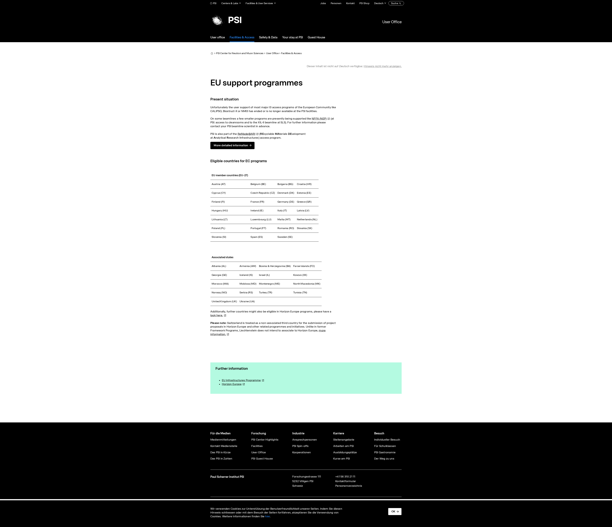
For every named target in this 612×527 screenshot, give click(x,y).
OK (393, 511)
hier (267, 516)
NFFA (319, 118)
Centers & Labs (229, 3)
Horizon (232, 384)
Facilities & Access (291, 53)
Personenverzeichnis (348, 485)
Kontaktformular (345, 481)
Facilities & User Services (259, 3)
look (216, 315)
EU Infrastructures (241, 380)
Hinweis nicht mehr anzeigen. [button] (383, 66)
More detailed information (231, 145)
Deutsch (378, 3)
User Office (392, 22)
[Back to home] (226, 20)
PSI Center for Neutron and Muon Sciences (239, 53)
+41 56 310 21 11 (345, 476)
